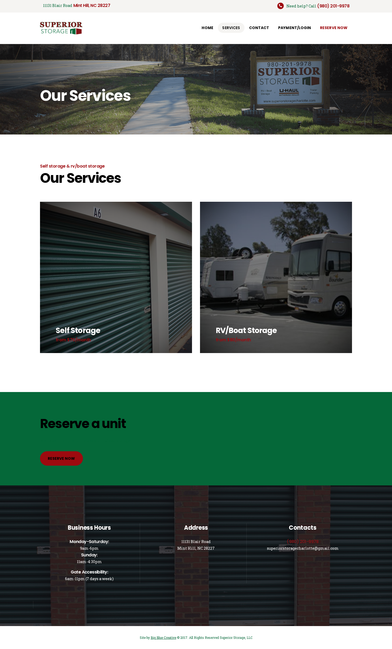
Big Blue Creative (163, 637)
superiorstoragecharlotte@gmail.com (303, 548)
